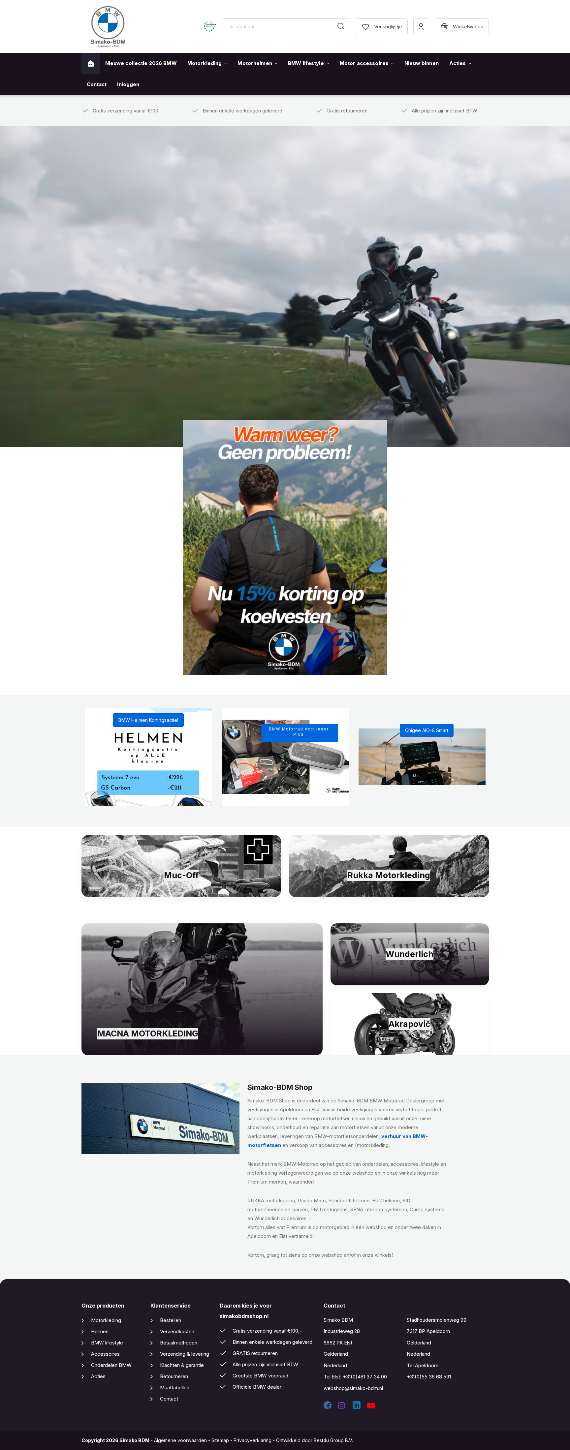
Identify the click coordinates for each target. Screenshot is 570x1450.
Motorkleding (204, 63)
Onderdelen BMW (111, 1365)
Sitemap (220, 1440)
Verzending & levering (184, 1354)
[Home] (91, 63)
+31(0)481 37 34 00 (365, 1376)
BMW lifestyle (306, 63)
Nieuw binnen (421, 63)
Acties (457, 63)
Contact (97, 84)
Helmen (100, 1331)
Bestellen (170, 1320)
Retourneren (174, 1376)
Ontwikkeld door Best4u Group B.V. (314, 1440)
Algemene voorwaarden (180, 1440)
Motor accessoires (364, 63)
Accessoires (105, 1354)
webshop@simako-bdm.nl (353, 1388)
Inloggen (128, 84)
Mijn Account (421, 26)
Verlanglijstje (388, 26)
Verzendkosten (177, 1331)
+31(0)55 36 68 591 (429, 1376)
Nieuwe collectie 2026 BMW (141, 63)
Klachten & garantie (182, 1365)
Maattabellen (174, 1387)
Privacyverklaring (252, 1440)
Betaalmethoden (178, 1343)
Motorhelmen (255, 63)
